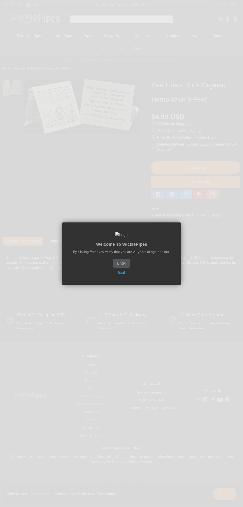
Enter (121, 263)
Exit (121, 273)
